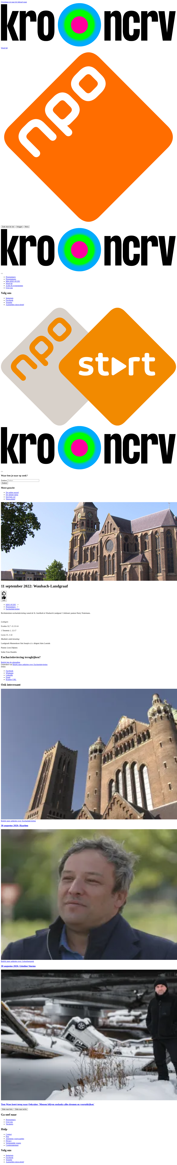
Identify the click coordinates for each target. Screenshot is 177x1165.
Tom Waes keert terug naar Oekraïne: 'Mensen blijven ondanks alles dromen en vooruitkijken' (47, 1104)
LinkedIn (9, 675)
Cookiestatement (12, 1145)
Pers (7, 1136)
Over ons (9, 1122)
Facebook (9, 671)
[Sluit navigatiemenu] (2, 273)
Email (8, 677)
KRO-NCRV (11, 605)
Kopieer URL (11, 679)
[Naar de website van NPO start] (88, 224)
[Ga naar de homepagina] (88, 46)
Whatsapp (9, 673)
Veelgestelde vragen (13, 1143)
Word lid (4, 48)
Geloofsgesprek (17, 961)
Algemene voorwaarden (15, 1139)
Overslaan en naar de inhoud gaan (14, 2)
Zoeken (4, 480)
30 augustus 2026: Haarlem (14, 825)
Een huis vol (10, 497)
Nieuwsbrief (10, 499)
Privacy (9, 1141)
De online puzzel (12, 492)
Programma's (11, 607)
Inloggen (19, 227)
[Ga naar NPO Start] (88, 425)
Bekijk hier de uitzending (10, 662)
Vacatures (9, 1124)
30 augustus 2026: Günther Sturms (18, 966)
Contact (9, 1134)
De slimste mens (12, 495)
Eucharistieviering (13, 609)
